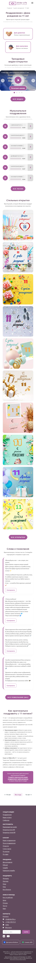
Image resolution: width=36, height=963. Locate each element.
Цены (4, 900)
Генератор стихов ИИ (9, 832)
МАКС (7, 925)
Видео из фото (7, 817)
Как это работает (8, 897)
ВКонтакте (8, 927)
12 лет (27, 795)
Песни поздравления (9, 843)
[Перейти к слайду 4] (21, 92)
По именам (6, 851)
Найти (26, 932)
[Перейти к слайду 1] (14, 92)
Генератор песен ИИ (9, 829)
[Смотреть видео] (18, 80)
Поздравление (7, 814)
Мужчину (5, 881)
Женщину (6, 878)
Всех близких (7, 889)
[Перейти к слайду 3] (19, 92)
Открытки (6, 846)
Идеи (4, 908)
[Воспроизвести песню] (5, 126)
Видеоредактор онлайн (10, 827)
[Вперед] (33, 80)
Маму (4, 884)
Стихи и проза (7, 848)
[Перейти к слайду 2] (16, 92)
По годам (5, 854)
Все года (18, 795)
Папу (4, 886)
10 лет (8, 795)
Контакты (6, 916)
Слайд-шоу (6, 820)
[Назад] (3, 80)
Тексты (5, 906)
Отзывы (5, 903)
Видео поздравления (9, 840)
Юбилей (5, 865)
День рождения (7, 862)
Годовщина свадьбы (9, 870)
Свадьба (5, 867)
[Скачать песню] (30, 126)
